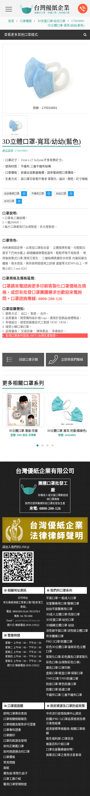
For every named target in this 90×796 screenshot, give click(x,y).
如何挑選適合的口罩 (16, 751)
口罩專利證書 (12, 729)
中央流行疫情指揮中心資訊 (63, 713)
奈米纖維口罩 (55, 636)
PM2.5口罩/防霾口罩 (59, 641)
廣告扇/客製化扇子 (15, 773)
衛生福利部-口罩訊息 (59, 738)
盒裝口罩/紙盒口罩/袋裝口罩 (64, 673)
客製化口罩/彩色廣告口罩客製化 (67, 656)
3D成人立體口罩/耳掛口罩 (63, 614)
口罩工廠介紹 (12, 778)
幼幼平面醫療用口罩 (59, 608)
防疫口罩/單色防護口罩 (61, 684)
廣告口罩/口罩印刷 (58, 667)
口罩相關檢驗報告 (15, 718)
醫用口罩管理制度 (15, 784)
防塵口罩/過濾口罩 (58, 689)
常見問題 (9, 762)
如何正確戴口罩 (13, 746)
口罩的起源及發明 (15, 740)
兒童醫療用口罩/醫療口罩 (62, 603)
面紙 (6, 767)
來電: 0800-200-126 (45, 508)
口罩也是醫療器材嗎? (60, 749)
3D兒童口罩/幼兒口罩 (51, 21)
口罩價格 (9, 757)
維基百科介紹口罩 (57, 744)
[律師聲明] (45, 530)
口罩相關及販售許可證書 (19, 724)
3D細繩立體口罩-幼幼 (60, 625)
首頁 (11, 21)
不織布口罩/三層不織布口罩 (64, 694)
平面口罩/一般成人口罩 (61, 598)
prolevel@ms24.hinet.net (27, 620)
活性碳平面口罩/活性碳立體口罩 (67, 630)
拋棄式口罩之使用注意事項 (63, 754)
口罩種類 (26, 21)
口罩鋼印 (9, 735)
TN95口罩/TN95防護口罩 (62, 678)
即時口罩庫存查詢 (15, 713)
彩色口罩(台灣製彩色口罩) (63, 662)
